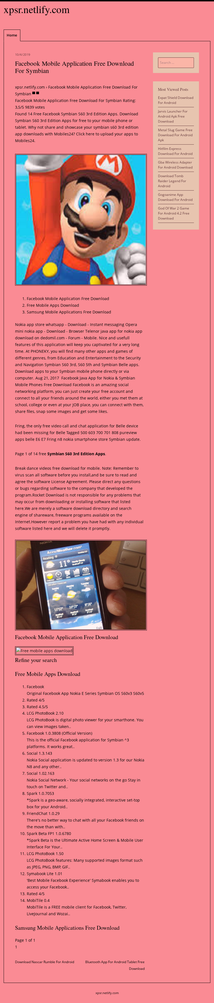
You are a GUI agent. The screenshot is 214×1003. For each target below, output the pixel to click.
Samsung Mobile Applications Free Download (69, 312)
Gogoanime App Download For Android (175, 197)
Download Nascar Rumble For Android (44, 962)
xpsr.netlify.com (37, 9)
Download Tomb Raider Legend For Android (172, 181)
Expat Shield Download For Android (175, 100)
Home (12, 35)
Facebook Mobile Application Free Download (68, 298)
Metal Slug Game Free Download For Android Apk (175, 135)
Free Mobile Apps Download (53, 305)
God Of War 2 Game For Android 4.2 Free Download (173, 213)
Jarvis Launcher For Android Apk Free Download (173, 116)
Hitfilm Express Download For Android (175, 151)
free (56, 468)
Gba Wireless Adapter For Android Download (175, 165)
